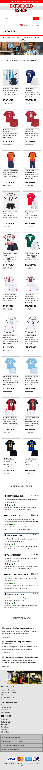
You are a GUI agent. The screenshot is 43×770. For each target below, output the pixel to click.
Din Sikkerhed (6, 712)
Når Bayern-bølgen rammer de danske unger (20, 657)
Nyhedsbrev (5, 727)
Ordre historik (6, 722)
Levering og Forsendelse (9, 700)
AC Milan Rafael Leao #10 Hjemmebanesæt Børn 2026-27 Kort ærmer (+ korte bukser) (10, 421)
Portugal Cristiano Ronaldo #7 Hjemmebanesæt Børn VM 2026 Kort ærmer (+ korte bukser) (10, 133)
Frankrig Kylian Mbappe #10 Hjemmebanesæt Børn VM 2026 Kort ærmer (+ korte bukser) (32, 92)
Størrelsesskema (7, 695)
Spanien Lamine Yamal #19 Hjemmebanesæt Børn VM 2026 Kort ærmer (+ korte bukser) (10, 174)
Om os (3, 705)
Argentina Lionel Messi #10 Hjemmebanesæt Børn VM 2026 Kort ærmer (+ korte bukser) (10, 91)
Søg (36, 18)
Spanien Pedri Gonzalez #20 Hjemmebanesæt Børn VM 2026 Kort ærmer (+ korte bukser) (32, 175)
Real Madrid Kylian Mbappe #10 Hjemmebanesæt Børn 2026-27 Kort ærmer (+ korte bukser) (10, 339)
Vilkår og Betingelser (8, 690)
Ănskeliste (4, 724)
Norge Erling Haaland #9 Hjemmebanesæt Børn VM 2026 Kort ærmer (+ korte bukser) (32, 215)
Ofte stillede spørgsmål (9, 702)
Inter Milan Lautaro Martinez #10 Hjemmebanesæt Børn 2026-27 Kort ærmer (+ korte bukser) (10, 463)
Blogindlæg (5, 732)
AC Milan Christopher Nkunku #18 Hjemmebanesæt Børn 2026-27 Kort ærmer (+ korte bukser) (32, 422)
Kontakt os (5, 710)
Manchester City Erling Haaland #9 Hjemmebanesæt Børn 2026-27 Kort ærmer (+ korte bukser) (10, 380)
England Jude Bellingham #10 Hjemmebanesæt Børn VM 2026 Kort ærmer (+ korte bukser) (32, 298)
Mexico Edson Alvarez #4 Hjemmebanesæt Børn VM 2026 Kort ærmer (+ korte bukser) (32, 256)
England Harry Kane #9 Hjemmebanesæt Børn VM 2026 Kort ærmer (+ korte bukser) (10, 297)
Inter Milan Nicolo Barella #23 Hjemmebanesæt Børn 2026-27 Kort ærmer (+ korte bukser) (32, 463)
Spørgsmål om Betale (8, 692)
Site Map (4, 729)
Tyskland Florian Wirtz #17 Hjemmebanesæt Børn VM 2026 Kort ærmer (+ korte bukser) (10, 215)
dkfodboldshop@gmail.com (28, 1)
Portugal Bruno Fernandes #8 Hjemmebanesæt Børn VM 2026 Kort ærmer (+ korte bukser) (32, 133)
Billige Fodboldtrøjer (29, 763)
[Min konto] (40, 1)
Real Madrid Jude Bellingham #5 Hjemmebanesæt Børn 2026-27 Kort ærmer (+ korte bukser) (32, 339)
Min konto (4, 719)
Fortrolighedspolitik (7, 697)
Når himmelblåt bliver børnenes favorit (18, 628)
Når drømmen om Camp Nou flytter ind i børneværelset (18, 642)
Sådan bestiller (6, 707)
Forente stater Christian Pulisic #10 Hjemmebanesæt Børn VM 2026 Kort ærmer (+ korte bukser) (10, 257)
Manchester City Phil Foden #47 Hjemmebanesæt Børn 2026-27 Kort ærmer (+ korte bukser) (32, 380)
